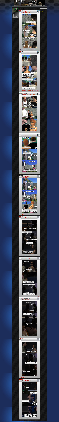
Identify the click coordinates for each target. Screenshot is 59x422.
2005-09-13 (21, 257)
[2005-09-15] (29, 376)
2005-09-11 (21, 175)
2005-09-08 (21, 51)
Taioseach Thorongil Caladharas (27, 12)
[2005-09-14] (29, 335)
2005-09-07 (21, 10)
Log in (40, 10)
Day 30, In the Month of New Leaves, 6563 (27, 11)
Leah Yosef (26, 255)
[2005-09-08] (29, 89)
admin (22, 52)
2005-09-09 (21, 92)
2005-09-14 (21, 297)
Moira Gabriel (30, 49)
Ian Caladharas (22, 49)
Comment (38, 91)
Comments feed (41, 11)
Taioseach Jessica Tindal (34, 49)
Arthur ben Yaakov (22, 255)
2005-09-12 (21, 216)
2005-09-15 (21, 338)
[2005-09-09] (29, 130)
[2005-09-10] (29, 171)
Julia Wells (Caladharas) (26, 49)
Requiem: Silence (30, 3)
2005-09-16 (21, 379)
